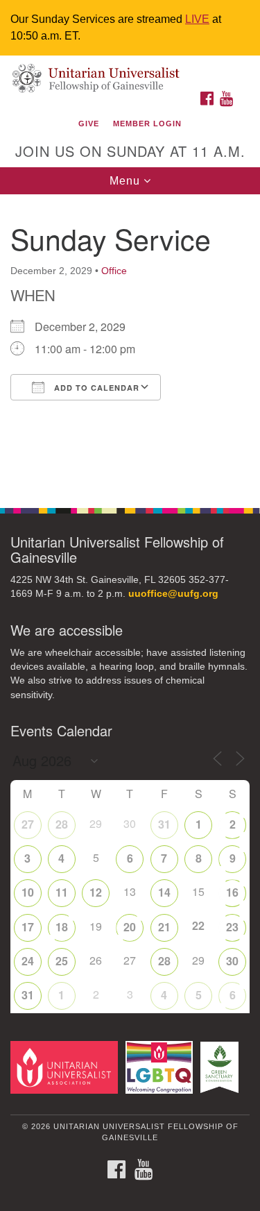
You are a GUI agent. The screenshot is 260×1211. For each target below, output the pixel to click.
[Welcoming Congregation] (161, 1067)
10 (27, 892)
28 (61, 824)
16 (232, 892)
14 (164, 892)
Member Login (147, 123)
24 (27, 961)
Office (114, 270)
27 (27, 824)
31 (164, 824)
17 (27, 927)
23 (232, 927)
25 (61, 961)
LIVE (197, 19)
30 (232, 961)
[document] (130, 343)
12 (95, 892)
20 (129, 927)
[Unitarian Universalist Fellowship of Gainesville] (130, 70)
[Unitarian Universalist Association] (66, 1067)
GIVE (88, 123)
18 (61, 927)
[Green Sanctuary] (221, 1067)
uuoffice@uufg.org (173, 593)
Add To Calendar (95, 387)
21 (164, 927)
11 (61, 892)
